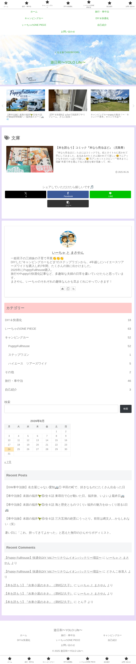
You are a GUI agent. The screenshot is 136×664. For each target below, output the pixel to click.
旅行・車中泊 (68, 635)
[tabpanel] (26, 105)
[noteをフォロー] (68, 289)
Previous (2, 106)
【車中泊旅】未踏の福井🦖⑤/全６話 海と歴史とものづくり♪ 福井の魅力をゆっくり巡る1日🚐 (66, 507)
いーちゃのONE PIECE (68, 640)
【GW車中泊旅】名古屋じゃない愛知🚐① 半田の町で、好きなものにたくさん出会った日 (65, 487)
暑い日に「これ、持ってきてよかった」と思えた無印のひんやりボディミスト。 (58, 532)
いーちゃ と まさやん (68, 252)
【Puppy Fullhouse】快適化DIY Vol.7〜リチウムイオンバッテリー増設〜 (53, 557)
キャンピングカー (112, 635)
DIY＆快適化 (23, 640)
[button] (68, 203)
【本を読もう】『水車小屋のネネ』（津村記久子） (38, 585)
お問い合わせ (68, 645)
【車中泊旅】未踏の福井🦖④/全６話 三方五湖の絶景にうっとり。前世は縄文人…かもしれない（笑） (67, 521)
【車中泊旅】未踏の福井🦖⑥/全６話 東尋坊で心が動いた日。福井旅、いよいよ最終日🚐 (64, 496)
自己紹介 (112, 640)
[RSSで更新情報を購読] (73, 289)
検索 (7, 402)
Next (133, 106)
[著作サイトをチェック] (62, 289)
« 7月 (7, 462)
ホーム (23, 635)
